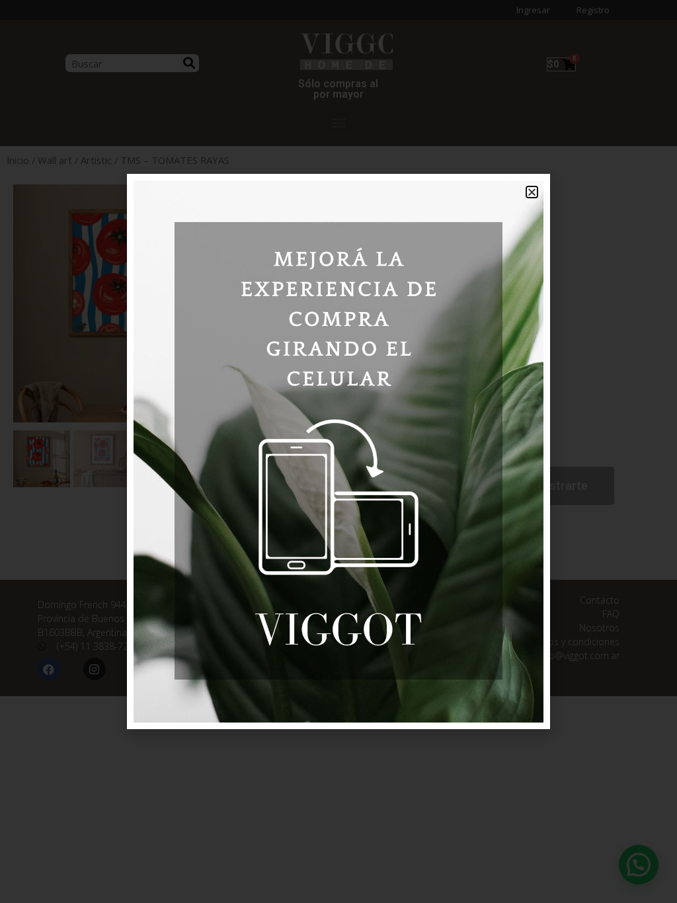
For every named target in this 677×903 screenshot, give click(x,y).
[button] (532, 192)
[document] (338, 451)
